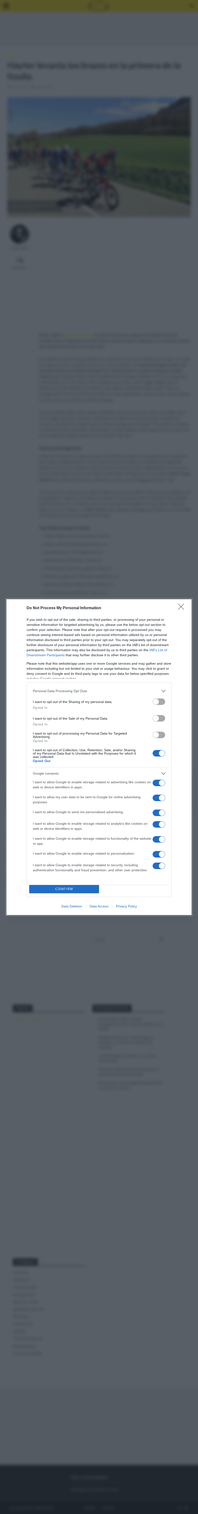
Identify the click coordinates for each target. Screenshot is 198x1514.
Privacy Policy (126, 906)
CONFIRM (64, 889)
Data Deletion (71, 906)
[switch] (159, 701)
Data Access (99, 906)
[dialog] (99, 757)
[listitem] (99, 691)
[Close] (182, 608)
